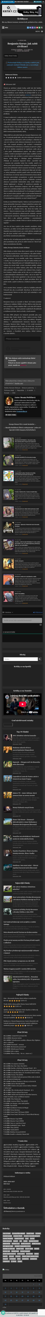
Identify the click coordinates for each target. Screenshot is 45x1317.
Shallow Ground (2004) (18, 1132)
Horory (16, 1241)
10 (5, 1292)
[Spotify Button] (39, 28)
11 (11, 1292)
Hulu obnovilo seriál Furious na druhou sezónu (20, 932)
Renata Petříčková (17, 49)
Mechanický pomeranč (18, 1047)
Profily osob (20, 1249)
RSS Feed (7, 1184)
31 (5, 1304)
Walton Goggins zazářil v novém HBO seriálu (20, 969)
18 (11, 1296)
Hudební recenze (33, 1241)
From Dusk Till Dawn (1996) (19, 1112)
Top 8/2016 (13, 1105)
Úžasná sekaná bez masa (19, 1092)
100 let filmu (6, 1233)
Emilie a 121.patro (19, 561)
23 (39, 1296)
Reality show (29, 1249)
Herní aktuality (7, 1241)
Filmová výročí (18, 1236)
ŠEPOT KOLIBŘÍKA (20, 593)
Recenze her (6, 1251)
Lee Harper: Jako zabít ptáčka (19, 1103)
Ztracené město (17, 1038)
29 (33, 1300)
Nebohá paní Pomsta (17, 1049)
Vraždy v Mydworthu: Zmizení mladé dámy (26, 491)
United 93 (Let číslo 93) (19, 1036)
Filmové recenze (19, 1239)
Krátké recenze (36, 1244)
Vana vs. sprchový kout (18, 1123)
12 (16, 1292)
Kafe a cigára (15, 1051)
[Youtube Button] (37, 28)
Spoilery (18, 1256)
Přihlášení (38, 612)
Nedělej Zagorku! (19, 1145)
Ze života (13, 1261)
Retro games (20, 1254)
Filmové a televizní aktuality (32, 1236)
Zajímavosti (25, 1259)
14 (28, 1292)
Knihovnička (6, 1244)
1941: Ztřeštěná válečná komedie (24, 735)
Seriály (36, 1254)
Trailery (5, 1259)
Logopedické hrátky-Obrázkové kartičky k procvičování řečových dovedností (25, 473)
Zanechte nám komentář (23, 51)
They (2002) (14, 1127)
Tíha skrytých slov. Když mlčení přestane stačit (27, 508)
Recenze (37, 1249)
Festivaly (38, 1233)
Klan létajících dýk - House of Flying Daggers (19, 1166)
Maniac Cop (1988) (16, 1119)
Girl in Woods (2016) (18, 1083)
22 (33, 1296)
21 (28, 1296)
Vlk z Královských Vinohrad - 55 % (22, 1090)
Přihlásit (6, 1176)
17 (5, 1296)
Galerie (32, 1239)
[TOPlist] (6, 1270)
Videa (18, 1259)
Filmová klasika (7, 1236)
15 (33, 1292)
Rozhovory (29, 1254)
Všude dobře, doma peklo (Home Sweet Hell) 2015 (20, 1004)
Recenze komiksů (25, 1251)
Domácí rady (30, 1233)
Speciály (11, 1256)
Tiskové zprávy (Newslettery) (30, 1256)
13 (22, 1292)
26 (17, 1300)
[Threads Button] (32, 28)
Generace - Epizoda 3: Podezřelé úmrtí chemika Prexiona (27, 525)
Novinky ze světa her (9, 1249)
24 (5, 1300)
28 (28, 1300)
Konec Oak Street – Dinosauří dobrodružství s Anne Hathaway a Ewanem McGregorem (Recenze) (25, 822)
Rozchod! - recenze (17, 1044)
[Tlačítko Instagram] (35, 28)
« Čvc (4, 1307)
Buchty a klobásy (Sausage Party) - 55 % (24, 1068)
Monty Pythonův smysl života (23, 807)
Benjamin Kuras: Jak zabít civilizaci (22, 45)
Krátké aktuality (25, 1244)
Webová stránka (11, 415)
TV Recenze (12, 1259)
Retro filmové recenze (9, 1254)
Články (20, 1261)
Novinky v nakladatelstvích (22, 1246)
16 (39, 1292)
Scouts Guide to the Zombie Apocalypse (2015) (26, 1070)
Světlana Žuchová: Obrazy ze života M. (23, 1081)
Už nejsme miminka (17, 1064)
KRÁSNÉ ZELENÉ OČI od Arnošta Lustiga (25, 457)
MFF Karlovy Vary (8, 1246)
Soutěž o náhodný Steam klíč (19, 1134)
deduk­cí (28, 95)
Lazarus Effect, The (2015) (19, 1101)
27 (22, 1300)
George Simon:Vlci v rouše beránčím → (22, 424)
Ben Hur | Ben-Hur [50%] (19, 1066)
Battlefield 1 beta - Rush (17, 1125)
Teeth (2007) (14, 1130)
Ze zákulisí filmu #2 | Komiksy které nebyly (25, 1072)
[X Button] (28, 28)
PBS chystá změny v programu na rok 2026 (19, 961)
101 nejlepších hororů (18, 1233)
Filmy (26, 1239)
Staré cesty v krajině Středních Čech (23, 1152)
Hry (21, 1241)
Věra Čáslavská (16, 1099)
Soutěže (5, 1256)
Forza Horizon (15, 1110)
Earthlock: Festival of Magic (19, 1108)
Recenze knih (23, 40)
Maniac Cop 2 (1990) (17, 1121)
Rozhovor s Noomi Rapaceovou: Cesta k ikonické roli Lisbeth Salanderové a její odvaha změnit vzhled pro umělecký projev (21, 1023)
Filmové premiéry (8, 1239)
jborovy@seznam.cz (18, 1211)
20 (22, 1296)
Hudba (25, 1241)
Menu (6, 27)
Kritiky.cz (22, 18)
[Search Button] (42, 28)
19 (16, 1296)
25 (11, 1300)
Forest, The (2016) (17, 1075)
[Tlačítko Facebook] (30, 28)
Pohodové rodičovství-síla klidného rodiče (25, 576)
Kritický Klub (15, 1244)
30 (39, 1300)
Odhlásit (12, 1176)
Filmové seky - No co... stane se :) (21, 1053)
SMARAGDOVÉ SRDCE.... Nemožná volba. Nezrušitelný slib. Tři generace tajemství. (25, 440)
